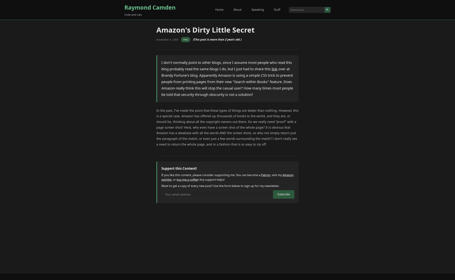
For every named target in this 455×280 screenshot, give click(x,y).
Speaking (257, 10)
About (237, 10)
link (274, 69)
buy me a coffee (187, 180)
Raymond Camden (150, 7)
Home (219, 10)
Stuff (277, 10)
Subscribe (283, 194)
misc (185, 39)
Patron (265, 175)
